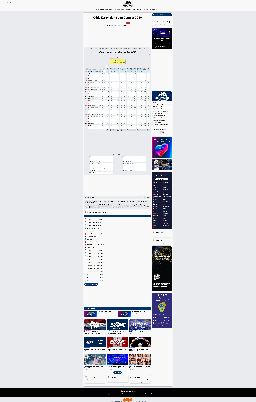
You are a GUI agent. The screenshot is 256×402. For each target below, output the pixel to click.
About (93, 394)
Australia (96, 78)
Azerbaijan (93, 84)
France (93, 91)
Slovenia (94, 116)
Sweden (96, 80)
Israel (93, 121)
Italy (92, 73)
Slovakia (166, 211)
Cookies (104, 394)
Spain (92, 100)
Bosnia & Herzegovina (157, 196)
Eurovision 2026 (108, 23)
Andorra (156, 184)
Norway (94, 82)
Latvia (129, 156)
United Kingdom (167, 223)
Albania (95, 123)
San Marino (95, 127)
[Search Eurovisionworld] (97, 10)
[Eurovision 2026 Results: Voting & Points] (162, 33)
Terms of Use (100, 394)
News (104, 9)
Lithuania (132, 159)
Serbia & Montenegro (167, 210)
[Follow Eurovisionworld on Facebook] (2, 2)
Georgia (98, 168)
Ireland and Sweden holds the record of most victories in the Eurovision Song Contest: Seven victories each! (116, 379)
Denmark (156, 206)
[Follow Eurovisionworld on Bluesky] (10, 2)
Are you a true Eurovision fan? (162, 300)
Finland (100, 165)
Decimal (87, 197)
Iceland (95, 89)
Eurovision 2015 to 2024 (161, 323)
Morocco (166, 192)
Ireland (96, 172)
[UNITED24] (162, 268)
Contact (95, 394)
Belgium (95, 161)
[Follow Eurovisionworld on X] (6, 2)
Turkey (165, 220)
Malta (93, 107)
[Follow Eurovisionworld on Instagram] (4, 2)
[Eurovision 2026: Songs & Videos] (162, 150)
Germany (93, 125)
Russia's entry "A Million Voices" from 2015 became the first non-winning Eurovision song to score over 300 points (161, 242)
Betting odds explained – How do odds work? (96, 211)
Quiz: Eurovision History (161, 317)
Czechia (96, 105)
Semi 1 (116, 23)
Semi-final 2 (125, 25)
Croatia (95, 163)
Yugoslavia (166, 225)
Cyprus (93, 96)
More (128, 23)
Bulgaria (156, 198)
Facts (147, 9)
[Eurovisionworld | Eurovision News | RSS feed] (112, 394)
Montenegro (129, 163)
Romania (130, 170)
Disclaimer (93, 202)
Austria (95, 159)
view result (162, 132)
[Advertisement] (73, 32)
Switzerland (95, 75)
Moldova (129, 161)
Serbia (94, 112)
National (137, 9)
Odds (143, 9)
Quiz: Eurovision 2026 (160, 314)
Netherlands (96, 71)
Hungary (97, 170)
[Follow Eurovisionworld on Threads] (8, 2)
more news (118, 372)
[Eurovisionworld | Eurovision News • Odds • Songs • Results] (128, 4)
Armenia (96, 156)
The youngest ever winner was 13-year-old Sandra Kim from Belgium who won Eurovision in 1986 (161, 234)
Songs (120, 9)
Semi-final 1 (119, 25)
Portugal (130, 168)
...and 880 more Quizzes (160, 326)
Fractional (93, 197)
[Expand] (149, 54)
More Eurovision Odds (90, 284)
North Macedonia (167, 196)
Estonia (94, 98)
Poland (128, 165)
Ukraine (165, 222)
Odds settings (147, 197)
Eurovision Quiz (161, 296)
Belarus (92, 118)
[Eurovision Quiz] (162, 307)
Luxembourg (166, 184)
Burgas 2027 (128, 9)
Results (112, 9)
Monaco (166, 189)
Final (115, 25)
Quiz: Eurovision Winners (161, 320)
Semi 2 (123, 23)
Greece (95, 109)
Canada (155, 199)
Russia (94, 87)
